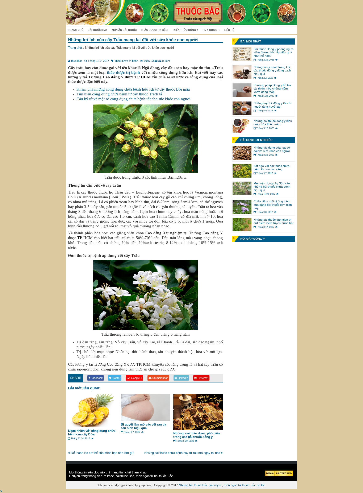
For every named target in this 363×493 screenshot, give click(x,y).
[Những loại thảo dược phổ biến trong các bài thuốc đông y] (198, 428)
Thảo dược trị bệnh (155, 30)
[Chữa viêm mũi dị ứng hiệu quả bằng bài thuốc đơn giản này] (242, 213)
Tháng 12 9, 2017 (98, 60)
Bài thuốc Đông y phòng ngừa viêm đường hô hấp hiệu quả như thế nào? (273, 52)
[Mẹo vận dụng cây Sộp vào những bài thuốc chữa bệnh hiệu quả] (242, 193)
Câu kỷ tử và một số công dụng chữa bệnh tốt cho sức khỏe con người (133, 99)
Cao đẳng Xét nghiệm (163, 233)
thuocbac (76, 60)
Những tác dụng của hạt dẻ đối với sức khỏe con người (272, 149)
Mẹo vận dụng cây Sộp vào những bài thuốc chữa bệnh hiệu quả (272, 187)
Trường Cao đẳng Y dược (114, 364)
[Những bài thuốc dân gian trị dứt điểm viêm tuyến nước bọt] (242, 230)
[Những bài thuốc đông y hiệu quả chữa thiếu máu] (242, 131)
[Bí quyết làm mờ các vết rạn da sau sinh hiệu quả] (145, 420)
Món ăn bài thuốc (124, 30)
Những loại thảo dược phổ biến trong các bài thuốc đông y (196, 435)
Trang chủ (75, 30)
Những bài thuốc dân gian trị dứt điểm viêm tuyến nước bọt (273, 221)
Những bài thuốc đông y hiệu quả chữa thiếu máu (273, 122)
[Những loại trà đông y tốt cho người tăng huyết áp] (242, 114)
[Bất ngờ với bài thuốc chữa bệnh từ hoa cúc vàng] (242, 176)
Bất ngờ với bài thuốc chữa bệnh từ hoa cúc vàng (271, 167)
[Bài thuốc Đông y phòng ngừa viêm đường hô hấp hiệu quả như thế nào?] (242, 60)
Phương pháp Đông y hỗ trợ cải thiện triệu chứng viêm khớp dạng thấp (272, 88)
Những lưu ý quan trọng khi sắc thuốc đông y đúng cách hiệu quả (272, 70)
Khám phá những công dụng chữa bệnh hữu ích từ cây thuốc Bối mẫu (133, 89)
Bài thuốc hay (98, 30)
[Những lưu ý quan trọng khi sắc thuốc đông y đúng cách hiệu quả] (242, 78)
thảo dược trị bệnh (123, 72)
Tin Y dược (209, 30)
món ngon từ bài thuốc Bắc (154, 476)
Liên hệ (229, 30)
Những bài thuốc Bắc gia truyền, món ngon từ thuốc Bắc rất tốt (221, 485)
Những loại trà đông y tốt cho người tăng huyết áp (273, 105)
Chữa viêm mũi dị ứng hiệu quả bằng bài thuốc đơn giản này (273, 205)
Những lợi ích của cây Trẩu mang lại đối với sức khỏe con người (133, 39)
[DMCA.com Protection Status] (279, 475)
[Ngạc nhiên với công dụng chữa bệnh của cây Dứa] (93, 426)
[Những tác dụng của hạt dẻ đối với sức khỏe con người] (242, 159)
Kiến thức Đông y (186, 30)
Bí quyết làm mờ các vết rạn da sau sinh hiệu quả (143, 426)
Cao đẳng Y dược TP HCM (127, 77)
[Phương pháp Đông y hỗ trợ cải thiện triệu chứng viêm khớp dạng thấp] (242, 96)
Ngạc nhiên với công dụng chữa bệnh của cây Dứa (91, 432)
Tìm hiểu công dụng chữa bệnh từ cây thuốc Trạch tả (119, 94)
